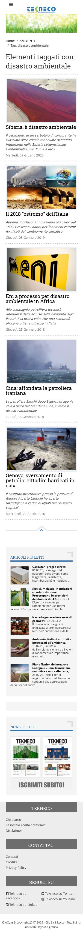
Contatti (12, 856)
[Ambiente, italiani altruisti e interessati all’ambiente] (19, 647)
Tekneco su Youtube (60, 899)
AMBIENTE (28, 41)
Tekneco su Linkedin (25, 904)
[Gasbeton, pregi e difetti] (19, 575)
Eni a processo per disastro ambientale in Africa (37, 299)
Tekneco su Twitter (59, 893)
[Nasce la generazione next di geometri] (19, 625)
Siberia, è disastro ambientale (41, 127)
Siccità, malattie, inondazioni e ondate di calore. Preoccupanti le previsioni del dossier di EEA (52, 594)
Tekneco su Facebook (16, 895)
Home (10, 41)
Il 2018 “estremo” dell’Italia (37, 213)
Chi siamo (13, 819)
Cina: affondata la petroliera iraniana (39, 391)
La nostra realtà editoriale (26, 825)
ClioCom (7, 922)
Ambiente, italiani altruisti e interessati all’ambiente (51, 641)
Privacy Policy (16, 867)
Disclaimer (14, 830)
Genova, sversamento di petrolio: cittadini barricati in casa (40, 480)
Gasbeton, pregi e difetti (49, 567)
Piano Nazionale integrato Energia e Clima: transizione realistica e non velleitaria (51, 667)
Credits (11, 862)
